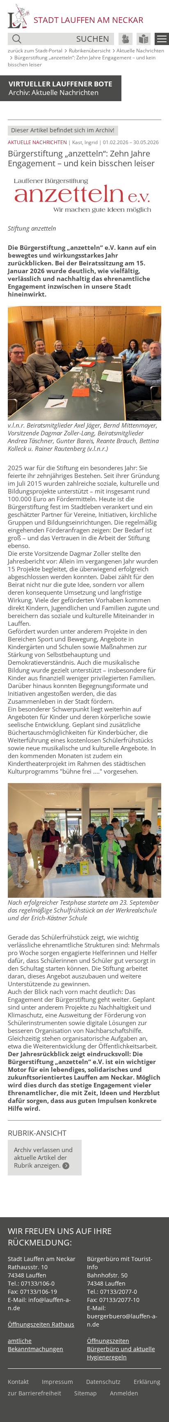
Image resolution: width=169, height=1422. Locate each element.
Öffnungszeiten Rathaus (41, 1324)
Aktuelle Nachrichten (140, 50)
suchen (92, 38)
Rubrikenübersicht (89, 50)
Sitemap (85, 1393)
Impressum (57, 1382)
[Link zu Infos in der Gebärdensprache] (125, 39)
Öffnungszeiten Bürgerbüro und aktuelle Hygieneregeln (121, 1349)
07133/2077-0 (118, 1291)
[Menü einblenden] (162, 39)
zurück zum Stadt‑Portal (35, 50)
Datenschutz (103, 1382)
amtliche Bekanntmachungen (35, 1345)
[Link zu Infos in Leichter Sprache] (144, 39)
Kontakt (18, 1382)
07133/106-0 (38, 1283)
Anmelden (124, 1393)
